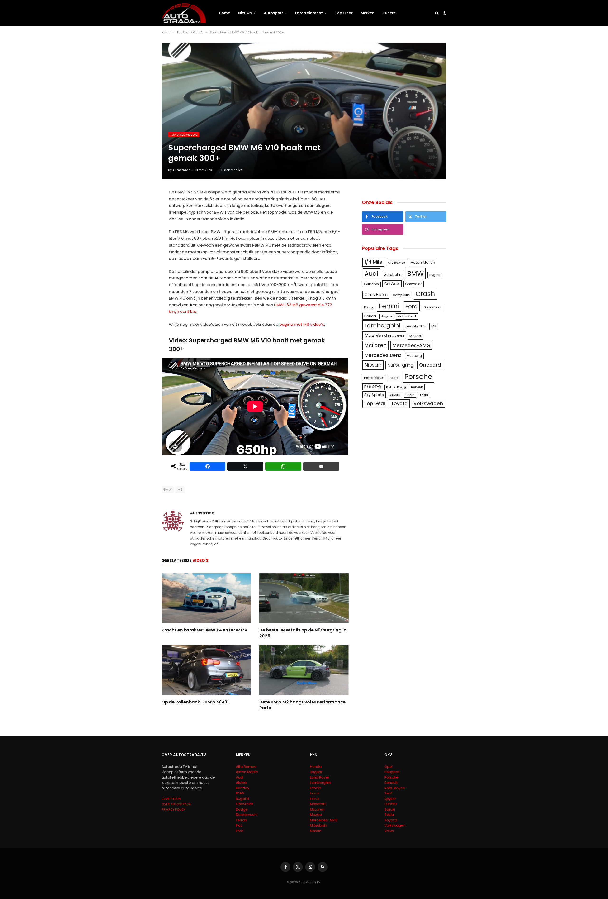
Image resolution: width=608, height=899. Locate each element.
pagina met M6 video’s (301, 324)
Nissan (373, 364)
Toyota (399, 403)
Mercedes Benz (382, 355)
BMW (168, 489)
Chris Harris (375, 294)
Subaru (394, 395)
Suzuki (389, 809)
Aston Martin (423, 262)
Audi (371, 273)
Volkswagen (428, 403)
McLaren (375, 345)
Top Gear (344, 12)
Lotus (314, 798)
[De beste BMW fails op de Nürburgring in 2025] (304, 598)
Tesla (424, 395)
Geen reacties (232, 170)
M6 (180, 489)
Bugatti (434, 275)
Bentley (242, 787)
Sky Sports (374, 394)
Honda (370, 316)
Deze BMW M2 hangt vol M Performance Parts (302, 705)
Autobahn (392, 274)
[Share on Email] (321, 466)
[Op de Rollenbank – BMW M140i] (206, 670)
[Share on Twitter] (245, 466)
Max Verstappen (384, 335)
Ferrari (389, 306)
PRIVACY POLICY (173, 809)
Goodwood (432, 307)
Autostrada (181, 170)
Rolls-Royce (394, 787)
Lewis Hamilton (416, 326)
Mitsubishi (318, 825)
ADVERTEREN (171, 799)
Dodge (368, 307)
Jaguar (386, 316)
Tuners (389, 12)
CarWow (392, 283)
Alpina (241, 782)
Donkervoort (246, 814)
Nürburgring (400, 365)
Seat (388, 793)
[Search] (437, 13)
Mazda (415, 336)
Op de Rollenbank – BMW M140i (195, 702)
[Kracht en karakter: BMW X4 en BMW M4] (206, 598)
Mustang (414, 355)
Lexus (314, 793)
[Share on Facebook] (208, 466)
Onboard (430, 365)
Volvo (389, 830)
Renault (417, 387)
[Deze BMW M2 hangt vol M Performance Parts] (304, 670)
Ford (411, 306)
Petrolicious (373, 377)
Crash (425, 293)
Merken (368, 12)
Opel (388, 766)
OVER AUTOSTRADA (176, 804)
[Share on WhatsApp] (283, 466)
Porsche (418, 376)
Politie (394, 377)
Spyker (390, 798)
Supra (410, 395)
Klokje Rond (407, 316)
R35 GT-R (372, 386)
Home (224, 12)
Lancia (315, 787)
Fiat (239, 825)
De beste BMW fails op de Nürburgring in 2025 (303, 633)
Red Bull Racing (396, 387)
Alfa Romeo (396, 263)
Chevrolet (413, 284)
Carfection (371, 284)
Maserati (317, 803)
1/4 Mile (373, 262)
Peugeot (392, 771)
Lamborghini (382, 325)
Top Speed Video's (183, 135)
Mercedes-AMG (411, 345)
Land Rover (319, 777)
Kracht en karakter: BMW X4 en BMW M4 (204, 630)
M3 (433, 326)
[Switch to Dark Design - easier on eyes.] (444, 13)
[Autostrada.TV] (184, 13)
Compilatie (401, 295)
